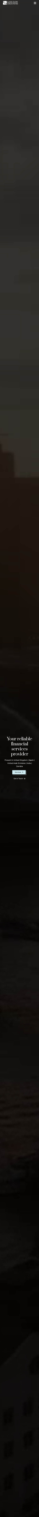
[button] (35, 3)
